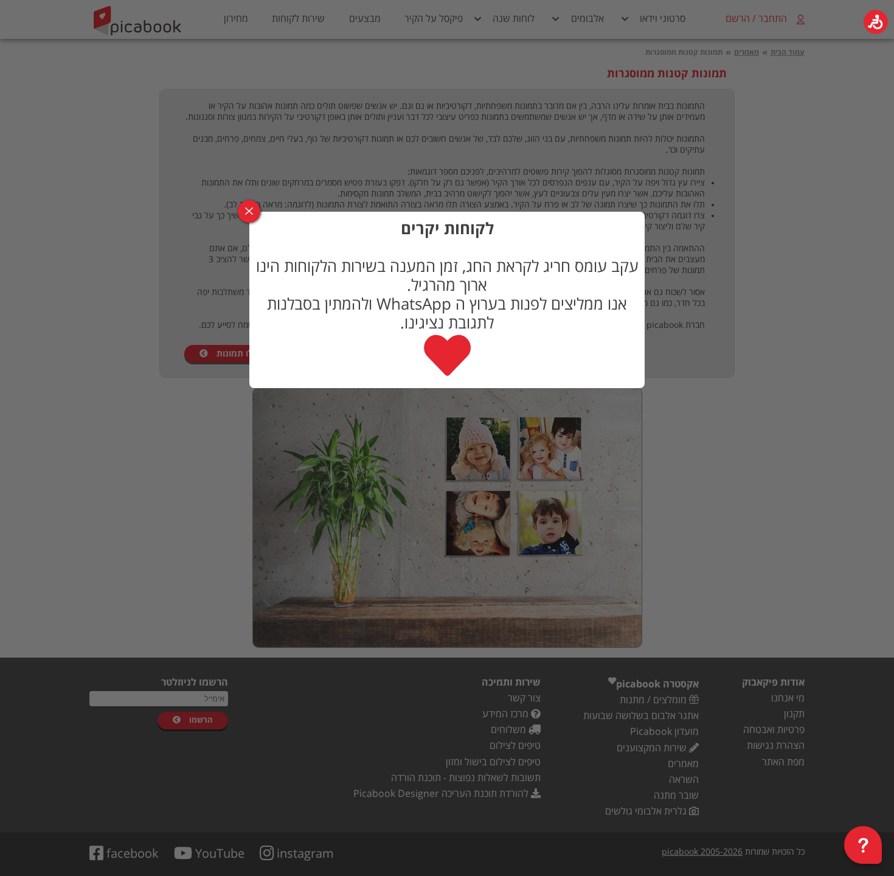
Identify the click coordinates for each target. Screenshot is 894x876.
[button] (876, 22)
